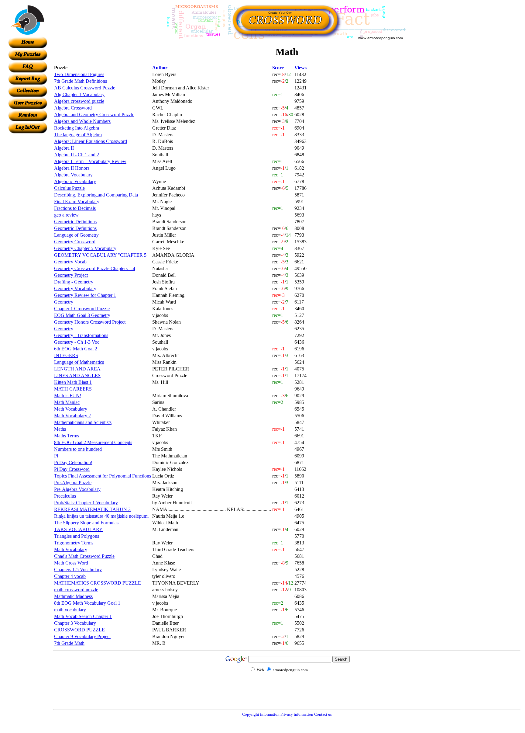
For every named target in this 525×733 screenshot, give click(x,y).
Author (159, 67)
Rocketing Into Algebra (76, 127)
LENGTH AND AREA (77, 368)
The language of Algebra (78, 134)
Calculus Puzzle (69, 188)
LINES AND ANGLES (77, 375)
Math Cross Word (71, 562)
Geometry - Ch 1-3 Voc (76, 342)
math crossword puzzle (76, 589)
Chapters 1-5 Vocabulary (78, 569)
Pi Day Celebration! (73, 462)
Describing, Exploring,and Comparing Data (96, 194)
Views (300, 67)
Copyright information (261, 714)
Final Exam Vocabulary (76, 201)
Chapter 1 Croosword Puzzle (82, 308)
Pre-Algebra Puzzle (72, 482)
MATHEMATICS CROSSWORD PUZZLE (97, 582)
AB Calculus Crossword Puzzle (84, 87)
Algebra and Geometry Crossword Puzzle (94, 114)
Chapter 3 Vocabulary (75, 623)
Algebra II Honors (71, 168)
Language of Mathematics (79, 362)
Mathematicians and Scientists (83, 422)
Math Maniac (67, 402)
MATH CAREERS (73, 388)
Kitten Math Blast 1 (73, 382)
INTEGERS (66, 355)
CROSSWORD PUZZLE (79, 629)
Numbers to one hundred (78, 449)
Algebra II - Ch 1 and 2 (76, 154)
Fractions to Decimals (75, 208)
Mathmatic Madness (73, 596)
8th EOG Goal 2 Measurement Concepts (93, 442)
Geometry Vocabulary (75, 288)
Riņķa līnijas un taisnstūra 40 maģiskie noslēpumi (101, 516)
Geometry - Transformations (81, 335)
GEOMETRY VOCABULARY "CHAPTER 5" (101, 255)
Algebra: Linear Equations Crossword (90, 141)
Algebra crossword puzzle (79, 101)
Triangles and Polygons (76, 536)
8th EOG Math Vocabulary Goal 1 (87, 603)
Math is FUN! (67, 395)
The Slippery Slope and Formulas (86, 522)
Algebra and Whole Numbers (82, 121)
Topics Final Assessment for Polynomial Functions (102, 475)
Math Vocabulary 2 (72, 415)
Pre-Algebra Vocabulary (77, 489)
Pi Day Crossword (72, 469)
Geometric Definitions (75, 221)
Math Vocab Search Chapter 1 (83, 616)
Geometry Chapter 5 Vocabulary (85, 248)
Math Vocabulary (70, 409)
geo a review (66, 214)
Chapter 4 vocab (70, 576)
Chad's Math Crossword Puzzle (84, 556)
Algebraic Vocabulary (75, 181)
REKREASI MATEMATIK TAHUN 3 (92, 509)
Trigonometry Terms (73, 542)
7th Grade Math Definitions (80, 81)
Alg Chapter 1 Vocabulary (79, 94)
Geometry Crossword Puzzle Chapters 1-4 (94, 268)
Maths (60, 429)
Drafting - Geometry (73, 281)
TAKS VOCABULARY (78, 529)
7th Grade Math (69, 643)
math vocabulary (70, 609)
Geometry (63, 301)
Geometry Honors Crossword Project (89, 322)
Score (278, 67)
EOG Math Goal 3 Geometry (82, 315)
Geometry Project (71, 275)
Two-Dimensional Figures (79, 74)
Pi (56, 455)
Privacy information (296, 714)
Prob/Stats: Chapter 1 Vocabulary (86, 502)
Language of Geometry (76, 235)
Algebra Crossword (73, 107)
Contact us (323, 714)
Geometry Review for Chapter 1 (85, 295)
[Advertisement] (27, 225)
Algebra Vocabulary (73, 174)
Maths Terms (66, 435)
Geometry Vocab (70, 261)
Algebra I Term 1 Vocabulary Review (90, 161)
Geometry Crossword (74, 241)
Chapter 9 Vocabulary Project (82, 636)
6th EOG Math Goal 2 (75, 348)
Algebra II (64, 148)
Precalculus (65, 496)
